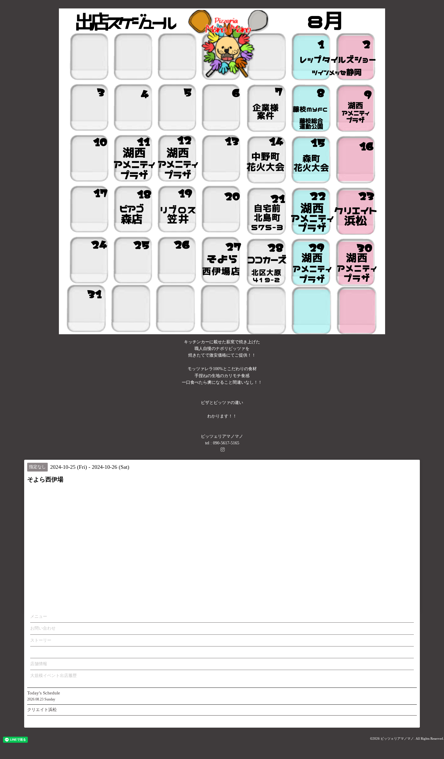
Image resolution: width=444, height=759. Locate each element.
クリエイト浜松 (42, 709)
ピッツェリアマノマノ (397, 738)
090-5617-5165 (226, 443)
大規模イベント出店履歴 (53, 675)
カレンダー (40, 652)
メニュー (38, 616)
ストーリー (40, 640)
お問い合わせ (43, 628)
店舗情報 (38, 664)
